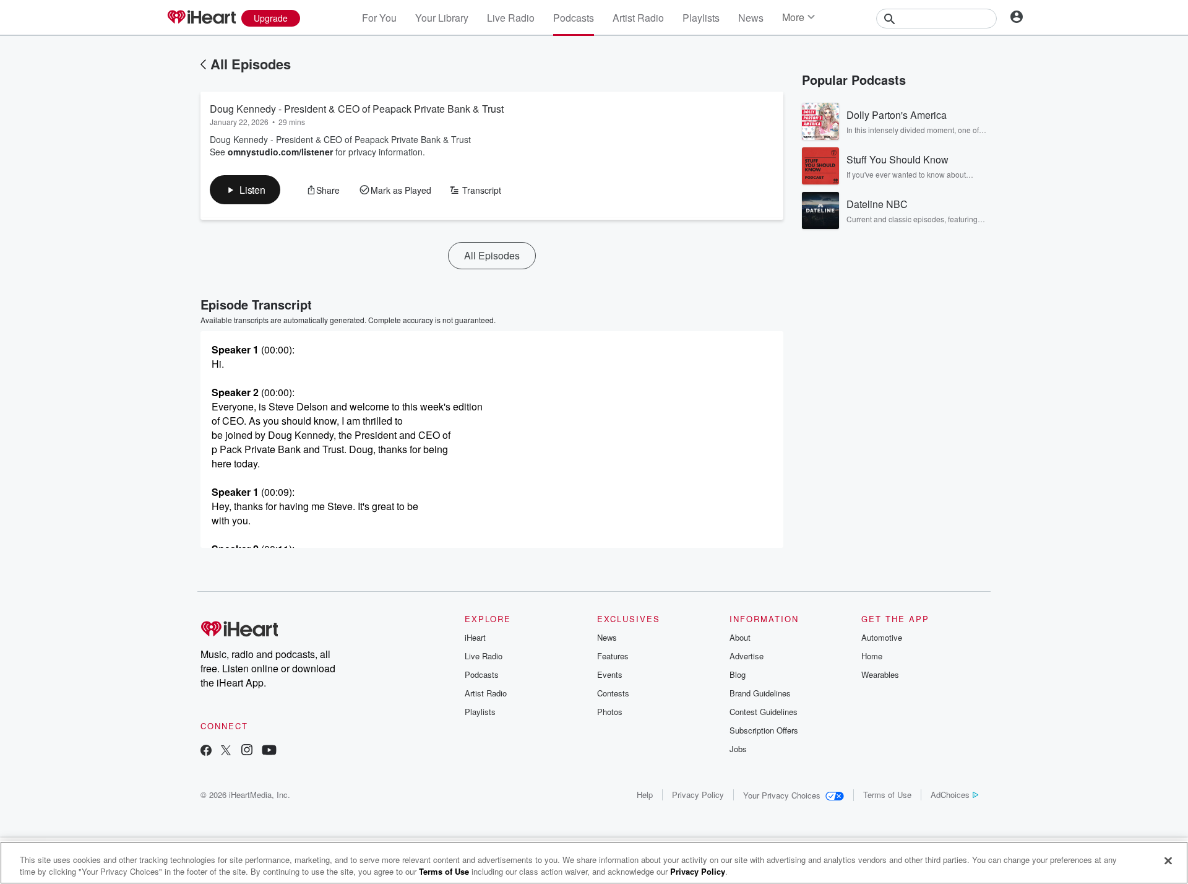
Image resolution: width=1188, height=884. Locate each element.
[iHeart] (201, 18)
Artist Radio (638, 18)
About (740, 637)
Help (645, 794)
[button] (245, 189)
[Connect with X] (226, 751)
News (751, 18)
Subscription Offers (764, 730)
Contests (613, 693)
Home (871, 656)
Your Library (441, 18)
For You (379, 18)
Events (609, 674)
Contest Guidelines (764, 711)
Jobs (738, 749)
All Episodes (250, 64)
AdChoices (950, 794)
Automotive (881, 637)
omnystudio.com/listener (280, 151)
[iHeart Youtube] (269, 751)
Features (613, 656)
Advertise (747, 656)
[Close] (1168, 861)
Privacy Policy (698, 794)
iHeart (475, 637)
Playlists (701, 18)
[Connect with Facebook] (206, 751)
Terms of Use (887, 794)
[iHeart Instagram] (246, 751)
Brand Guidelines (760, 693)
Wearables (880, 674)
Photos (609, 711)
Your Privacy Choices (781, 795)
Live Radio (511, 18)
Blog (738, 674)
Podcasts (573, 18)
